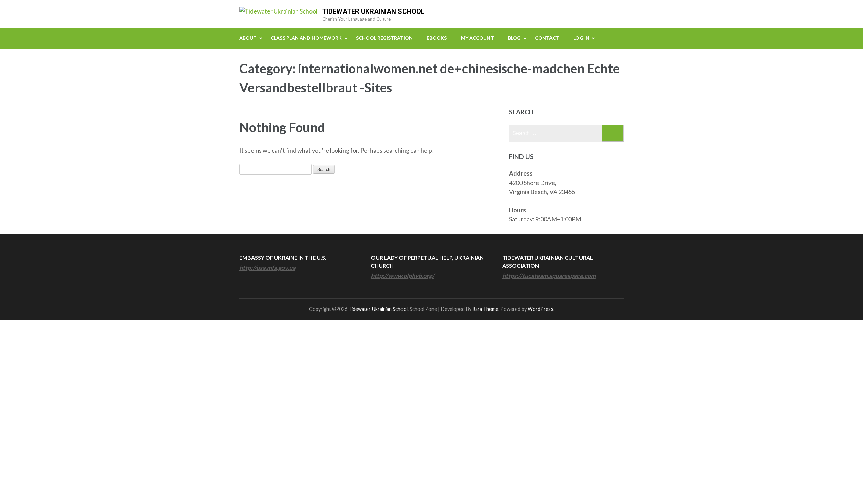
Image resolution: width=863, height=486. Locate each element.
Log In (581, 38)
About (248, 38)
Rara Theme (485, 309)
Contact (547, 38)
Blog (514, 38)
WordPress (540, 309)
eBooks (437, 38)
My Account (477, 38)
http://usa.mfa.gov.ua (267, 267)
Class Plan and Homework (306, 38)
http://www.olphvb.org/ (402, 275)
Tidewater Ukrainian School (373, 11)
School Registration (384, 38)
